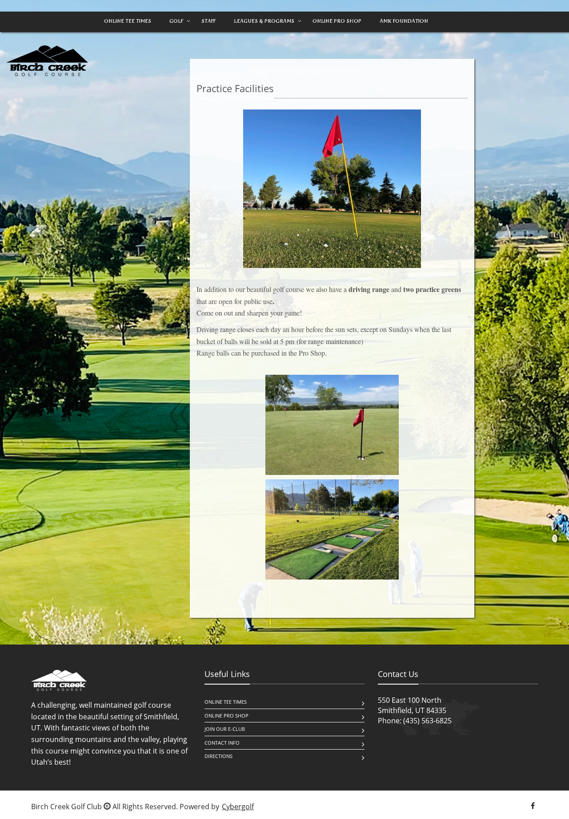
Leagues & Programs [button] (264, 21)
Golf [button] (176, 21)
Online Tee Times (127, 21)
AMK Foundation (404, 21)
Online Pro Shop (337, 21)
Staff (208, 21)
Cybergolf (238, 806)
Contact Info (222, 742)
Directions (218, 756)
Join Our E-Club (224, 729)
